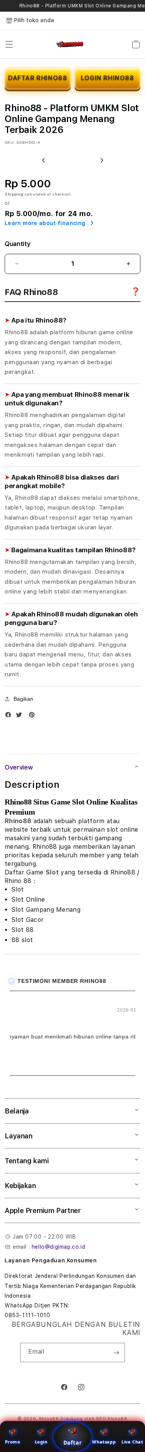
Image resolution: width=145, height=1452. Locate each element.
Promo (12, 1442)
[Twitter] (20, 716)
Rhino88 (18, 821)
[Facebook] (10, 716)
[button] (9, 44)
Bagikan (23, 699)
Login (41, 1442)
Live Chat (132, 1442)
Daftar (72, 1442)
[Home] (70, 44)
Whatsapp (104, 1442)
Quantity (17, 244)
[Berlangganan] (116, 1352)
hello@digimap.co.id (58, 1247)
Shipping (14, 194)
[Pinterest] (33, 716)
